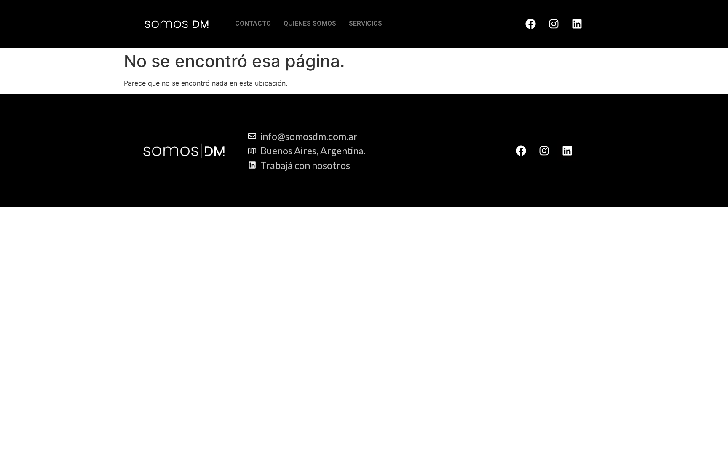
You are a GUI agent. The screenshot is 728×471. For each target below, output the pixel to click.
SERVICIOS (365, 23)
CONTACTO (253, 23)
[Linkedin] (576, 23)
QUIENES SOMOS (310, 23)
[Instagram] (553, 23)
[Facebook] (530, 23)
